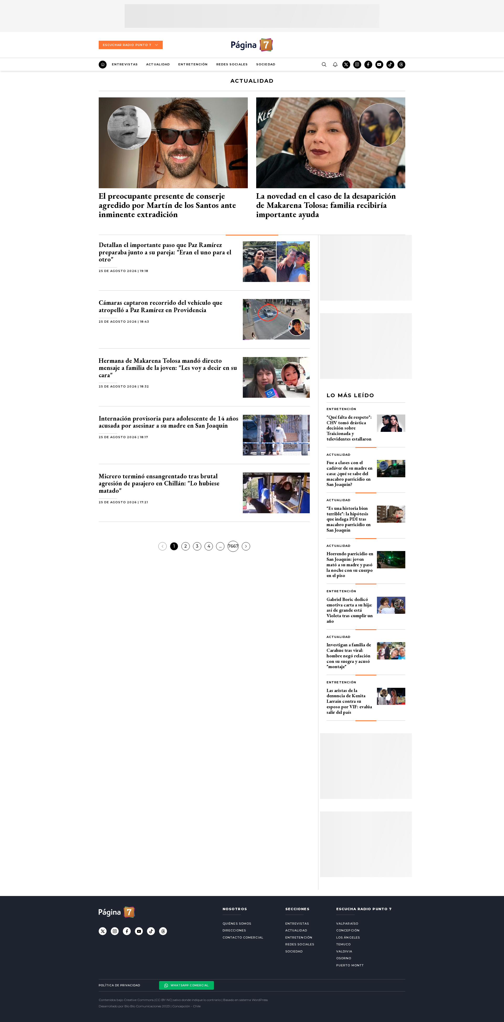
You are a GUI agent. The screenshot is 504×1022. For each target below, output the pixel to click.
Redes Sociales (232, 64)
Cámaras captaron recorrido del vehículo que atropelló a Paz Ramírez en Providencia (160, 306)
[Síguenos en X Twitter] (346, 65)
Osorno (343, 958)
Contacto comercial (243, 937)
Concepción (348, 930)
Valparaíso (347, 923)
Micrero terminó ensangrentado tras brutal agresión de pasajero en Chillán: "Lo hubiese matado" (159, 483)
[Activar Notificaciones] (335, 65)
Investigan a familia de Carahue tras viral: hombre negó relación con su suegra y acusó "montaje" (349, 655)
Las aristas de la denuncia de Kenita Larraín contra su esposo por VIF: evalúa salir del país (349, 701)
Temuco (343, 944)
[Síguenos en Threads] (401, 65)
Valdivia (344, 951)
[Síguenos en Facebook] (368, 65)
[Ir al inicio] (103, 65)
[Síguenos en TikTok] (390, 65)
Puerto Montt (350, 965)
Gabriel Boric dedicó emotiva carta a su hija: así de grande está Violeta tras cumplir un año (350, 610)
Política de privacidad (119, 985)
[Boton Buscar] (324, 65)
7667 (233, 546)
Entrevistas (125, 64)
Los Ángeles (348, 937)
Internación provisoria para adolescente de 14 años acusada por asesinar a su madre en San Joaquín (168, 422)
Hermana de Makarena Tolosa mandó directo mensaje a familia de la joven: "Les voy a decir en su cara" (168, 368)
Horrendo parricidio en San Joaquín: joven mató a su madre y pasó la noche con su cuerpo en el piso (350, 564)
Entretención (193, 64)
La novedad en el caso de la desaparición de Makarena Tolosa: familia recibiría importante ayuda (326, 205)
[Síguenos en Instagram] (357, 65)
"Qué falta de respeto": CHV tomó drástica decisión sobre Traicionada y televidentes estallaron (349, 428)
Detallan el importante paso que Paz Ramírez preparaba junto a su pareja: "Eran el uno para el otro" (165, 252)
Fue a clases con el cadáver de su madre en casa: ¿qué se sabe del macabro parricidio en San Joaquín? (349, 473)
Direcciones (234, 930)
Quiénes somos (237, 923)
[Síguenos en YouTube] (379, 65)
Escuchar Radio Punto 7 (127, 45)
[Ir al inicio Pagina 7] (252, 44)
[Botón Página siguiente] (246, 546)
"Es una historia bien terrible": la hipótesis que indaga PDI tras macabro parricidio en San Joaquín (349, 519)
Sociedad (265, 64)
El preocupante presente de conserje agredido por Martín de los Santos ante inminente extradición (167, 205)
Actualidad (158, 64)
